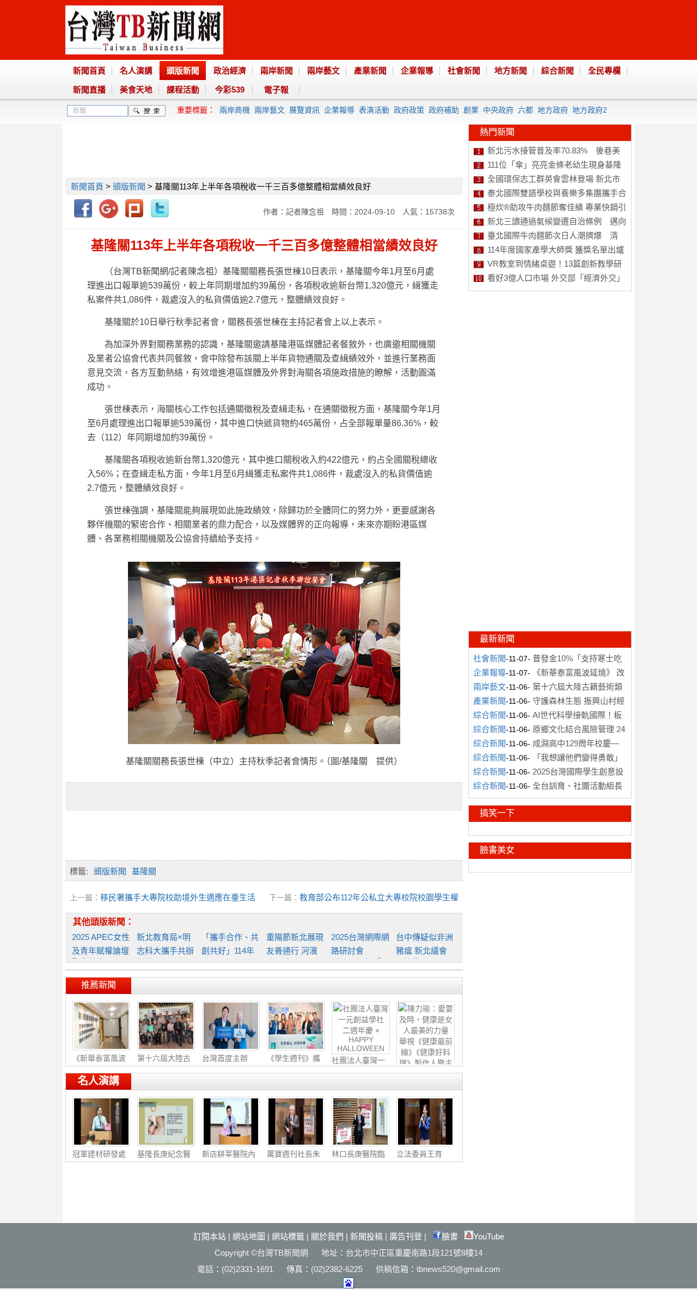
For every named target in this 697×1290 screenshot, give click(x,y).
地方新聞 (510, 70)
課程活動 (183, 89)
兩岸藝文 (323, 70)
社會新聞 (464, 70)
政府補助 (444, 110)
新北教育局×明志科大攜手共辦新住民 (165, 949)
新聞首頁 (89, 70)
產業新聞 (370, 70)
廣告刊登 (405, 1236)
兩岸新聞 (276, 70)
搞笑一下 (497, 813)
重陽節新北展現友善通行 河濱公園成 (294, 949)
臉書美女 (497, 850)
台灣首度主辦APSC (225, 1063)
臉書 (450, 1236)
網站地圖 (249, 1236)
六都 (525, 110)
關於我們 (327, 1236)
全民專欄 (604, 70)
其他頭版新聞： (103, 921)
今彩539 (229, 89)
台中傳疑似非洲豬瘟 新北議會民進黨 (424, 949)
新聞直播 (89, 89)
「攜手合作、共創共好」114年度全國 (230, 949)
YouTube (488, 1236)
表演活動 (374, 110)
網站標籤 (288, 1236)
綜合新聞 (557, 70)
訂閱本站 (209, 1236)
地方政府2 (589, 110)
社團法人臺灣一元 (358, 1066)
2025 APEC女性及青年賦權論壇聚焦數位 (101, 949)
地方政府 (552, 110)
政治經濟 (229, 70)
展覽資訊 (304, 110)
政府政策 (409, 110)
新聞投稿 (366, 1236)
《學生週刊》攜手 (293, 1063)
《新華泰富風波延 (99, 1063)
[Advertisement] (263, 148)
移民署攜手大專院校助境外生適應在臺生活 (177, 897)
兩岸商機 (234, 110)
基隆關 (144, 871)
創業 (471, 110)
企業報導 (417, 70)
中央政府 (498, 110)
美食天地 (136, 89)
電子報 (276, 89)
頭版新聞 (183, 70)
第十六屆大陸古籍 (164, 1063)
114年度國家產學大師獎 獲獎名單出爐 (555, 249)
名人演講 (136, 70)
